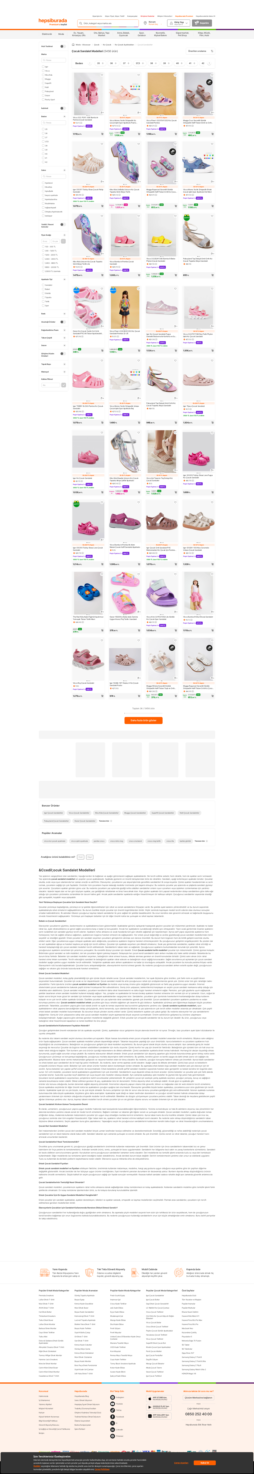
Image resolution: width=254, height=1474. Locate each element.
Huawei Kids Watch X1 (190, 1316)
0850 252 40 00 (198, 1414)
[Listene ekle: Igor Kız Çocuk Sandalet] (102, 432)
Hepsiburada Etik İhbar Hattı (198, 1424)
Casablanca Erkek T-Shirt (49, 1376)
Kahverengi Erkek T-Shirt (84, 1316)
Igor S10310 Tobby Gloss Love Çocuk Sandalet (88, 549)
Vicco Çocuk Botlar (153, 1322)
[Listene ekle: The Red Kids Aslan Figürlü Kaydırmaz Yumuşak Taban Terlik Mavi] (102, 574)
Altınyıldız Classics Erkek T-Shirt (51, 1347)
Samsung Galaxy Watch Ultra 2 (194, 1369)
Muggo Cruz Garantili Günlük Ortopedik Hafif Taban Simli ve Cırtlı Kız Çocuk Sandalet (197, 121)
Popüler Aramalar (188, 1304)
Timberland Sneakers (47, 1316)
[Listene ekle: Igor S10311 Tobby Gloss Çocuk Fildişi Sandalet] (102, 144)
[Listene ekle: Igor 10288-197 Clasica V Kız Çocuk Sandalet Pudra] (138, 640)
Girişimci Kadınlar (147, 16)
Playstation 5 (187, 1336)
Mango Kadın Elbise (118, 1320)
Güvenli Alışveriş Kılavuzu (49, 1425)
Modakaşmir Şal (116, 1316)
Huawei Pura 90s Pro (190, 1324)
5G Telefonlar (187, 1349)
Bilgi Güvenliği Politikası (48, 1421)
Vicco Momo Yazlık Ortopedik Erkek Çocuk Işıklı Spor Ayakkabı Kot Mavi (197, 190)
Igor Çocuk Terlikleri (154, 1376)
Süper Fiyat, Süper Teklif (114, 16)
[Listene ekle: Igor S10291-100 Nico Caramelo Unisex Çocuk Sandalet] (212, 502)
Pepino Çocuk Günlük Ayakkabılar (159, 1331)
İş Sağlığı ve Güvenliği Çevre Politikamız (54, 1429)
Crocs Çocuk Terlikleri (154, 1312)
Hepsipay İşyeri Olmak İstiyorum (87, 1404)
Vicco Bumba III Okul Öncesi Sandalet (198, 617)
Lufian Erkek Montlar (47, 1324)
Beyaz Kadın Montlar (83, 1361)
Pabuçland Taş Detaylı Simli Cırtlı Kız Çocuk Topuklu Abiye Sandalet (197, 260)
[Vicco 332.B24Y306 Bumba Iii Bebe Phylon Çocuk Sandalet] (162, 235)
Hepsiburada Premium (184, 16)
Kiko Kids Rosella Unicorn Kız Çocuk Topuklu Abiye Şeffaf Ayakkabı (124, 479)
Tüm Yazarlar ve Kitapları (191, 1299)
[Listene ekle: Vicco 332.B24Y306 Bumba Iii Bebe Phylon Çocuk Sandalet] (175, 216)
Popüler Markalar (188, 1308)
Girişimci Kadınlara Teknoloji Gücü (88, 1412)
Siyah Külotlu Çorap (82, 1332)
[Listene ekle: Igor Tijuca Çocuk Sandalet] (212, 360)
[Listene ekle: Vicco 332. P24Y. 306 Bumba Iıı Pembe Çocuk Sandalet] (102, 75)
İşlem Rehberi (80, 1429)
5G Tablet (185, 1345)
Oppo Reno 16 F (188, 1353)
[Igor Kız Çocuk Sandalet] (88, 452)
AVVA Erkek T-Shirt (46, 1308)
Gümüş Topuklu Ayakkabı (84, 1295)
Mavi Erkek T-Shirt (46, 1304)
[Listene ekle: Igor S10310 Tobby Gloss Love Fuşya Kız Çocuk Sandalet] (212, 432)
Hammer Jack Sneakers (48, 1359)
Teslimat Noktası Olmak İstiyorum (87, 1417)
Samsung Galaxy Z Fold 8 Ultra (194, 1361)
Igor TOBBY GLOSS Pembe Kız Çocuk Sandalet (88, 407)
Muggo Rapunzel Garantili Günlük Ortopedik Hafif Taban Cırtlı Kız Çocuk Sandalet (161, 190)
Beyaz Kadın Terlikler (83, 1328)
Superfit (48, 83)
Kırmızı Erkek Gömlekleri (84, 1353)
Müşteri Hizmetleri (164, 16)
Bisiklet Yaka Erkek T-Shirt (85, 1324)
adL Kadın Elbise (116, 1308)
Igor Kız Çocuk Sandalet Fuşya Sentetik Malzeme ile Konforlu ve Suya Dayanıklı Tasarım (161, 335)
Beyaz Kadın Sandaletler (84, 1312)
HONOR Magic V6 (189, 1373)
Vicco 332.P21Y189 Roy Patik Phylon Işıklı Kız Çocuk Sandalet (198, 335)
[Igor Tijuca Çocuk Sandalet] (199, 379)
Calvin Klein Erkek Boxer (48, 1368)
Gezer (47, 95)
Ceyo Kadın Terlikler (118, 1359)
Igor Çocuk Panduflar (154, 1355)
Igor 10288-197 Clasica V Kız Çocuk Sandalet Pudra (124, 684)
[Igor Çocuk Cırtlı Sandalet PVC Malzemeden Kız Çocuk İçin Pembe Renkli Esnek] (162, 521)
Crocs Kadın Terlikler (118, 1304)
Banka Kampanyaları (83, 1425)
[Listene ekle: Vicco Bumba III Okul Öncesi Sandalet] (212, 574)
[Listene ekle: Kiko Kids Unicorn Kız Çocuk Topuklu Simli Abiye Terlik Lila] (102, 216)
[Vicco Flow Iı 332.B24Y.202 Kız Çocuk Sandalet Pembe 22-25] (125, 308)
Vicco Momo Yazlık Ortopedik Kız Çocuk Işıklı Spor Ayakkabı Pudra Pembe (123, 121)
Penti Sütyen (115, 1328)
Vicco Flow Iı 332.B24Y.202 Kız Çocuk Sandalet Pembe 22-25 (125, 332)
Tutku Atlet (43, 1336)
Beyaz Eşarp (79, 1299)
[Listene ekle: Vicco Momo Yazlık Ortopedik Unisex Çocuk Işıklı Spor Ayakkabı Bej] (138, 360)
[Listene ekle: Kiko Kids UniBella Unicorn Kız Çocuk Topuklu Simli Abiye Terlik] (138, 144)
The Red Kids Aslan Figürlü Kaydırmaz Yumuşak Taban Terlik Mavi (88, 618)
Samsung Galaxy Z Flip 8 (191, 1365)
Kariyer (41, 1412)
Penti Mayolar (115, 1332)
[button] (63, 241)
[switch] (63, 46)
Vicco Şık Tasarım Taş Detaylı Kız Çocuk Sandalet (159, 479)
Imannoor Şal (115, 1299)
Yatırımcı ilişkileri (45, 1404)
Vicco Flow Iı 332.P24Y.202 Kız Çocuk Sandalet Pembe (161, 121)
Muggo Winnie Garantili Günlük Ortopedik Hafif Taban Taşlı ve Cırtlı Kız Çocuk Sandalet (160, 687)
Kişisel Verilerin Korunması (49, 1417)
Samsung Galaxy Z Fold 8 (192, 1357)
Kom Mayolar (115, 1351)
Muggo (48, 79)
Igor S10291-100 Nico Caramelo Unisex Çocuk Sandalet (196, 549)
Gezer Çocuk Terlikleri (154, 1372)
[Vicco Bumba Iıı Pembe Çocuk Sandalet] (125, 235)
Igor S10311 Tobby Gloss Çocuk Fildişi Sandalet (88, 190)
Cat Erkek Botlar (45, 1312)
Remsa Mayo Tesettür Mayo (121, 1355)
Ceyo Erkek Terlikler (47, 1332)
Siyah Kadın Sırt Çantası (84, 1369)
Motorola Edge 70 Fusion (191, 1341)
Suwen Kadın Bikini (117, 1372)
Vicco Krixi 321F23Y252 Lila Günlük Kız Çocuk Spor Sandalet (160, 618)
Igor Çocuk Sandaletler (155, 1295)
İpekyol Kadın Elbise (118, 1376)
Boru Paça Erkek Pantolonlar (86, 1365)
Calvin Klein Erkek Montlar (49, 1372)
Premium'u (55, 24)
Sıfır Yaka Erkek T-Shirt (84, 1373)
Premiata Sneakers (46, 1295)
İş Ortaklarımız (44, 1400)
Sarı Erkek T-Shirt (81, 1341)
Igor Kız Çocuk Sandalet (82, 478)
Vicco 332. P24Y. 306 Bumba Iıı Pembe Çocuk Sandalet (85, 118)
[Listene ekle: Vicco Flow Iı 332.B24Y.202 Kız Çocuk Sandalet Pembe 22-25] (138, 288)
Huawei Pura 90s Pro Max (192, 1320)
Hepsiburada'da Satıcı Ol (205, 16)
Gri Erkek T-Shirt (81, 1336)
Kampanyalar (132, 16)
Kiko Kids (48, 75)
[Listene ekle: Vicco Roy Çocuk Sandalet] (102, 640)
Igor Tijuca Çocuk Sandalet (194, 406)
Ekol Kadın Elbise (116, 1324)
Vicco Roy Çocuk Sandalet (83, 683)
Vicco (47, 71)
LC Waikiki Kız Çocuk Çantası (157, 1308)
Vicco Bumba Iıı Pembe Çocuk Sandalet (122, 262)
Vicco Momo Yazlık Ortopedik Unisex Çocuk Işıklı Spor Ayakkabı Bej (124, 407)
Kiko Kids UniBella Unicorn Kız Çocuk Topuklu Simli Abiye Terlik (124, 190)
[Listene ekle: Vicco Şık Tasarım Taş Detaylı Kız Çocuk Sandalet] (175, 432)
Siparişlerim (97, 16)
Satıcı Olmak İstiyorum (83, 1400)
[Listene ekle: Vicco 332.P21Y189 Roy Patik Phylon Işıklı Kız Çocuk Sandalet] (212, 288)
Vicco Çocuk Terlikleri (154, 1339)
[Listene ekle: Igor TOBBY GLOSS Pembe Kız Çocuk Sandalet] (102, 360)
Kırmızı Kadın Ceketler (83, 1345)
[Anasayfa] (73, 44)
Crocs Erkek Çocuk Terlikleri (157, 1326)
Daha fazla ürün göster (143, 720)
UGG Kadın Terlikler (118, 1347)
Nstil (47, 87)
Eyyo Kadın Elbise (117, 1312)
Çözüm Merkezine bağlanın (198, 1397)
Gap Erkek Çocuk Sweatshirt (157, 1304)
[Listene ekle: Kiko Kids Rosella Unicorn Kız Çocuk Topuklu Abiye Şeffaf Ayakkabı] (138, 432)
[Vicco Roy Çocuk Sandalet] (88, 659)
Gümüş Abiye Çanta (82, 1349)
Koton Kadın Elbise (117, 1368)
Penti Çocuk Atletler (154, 1351)
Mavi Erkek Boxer (81, 1308)
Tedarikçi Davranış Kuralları (85, 1408)
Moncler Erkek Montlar (48, 1363)
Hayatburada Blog (82, 1396)
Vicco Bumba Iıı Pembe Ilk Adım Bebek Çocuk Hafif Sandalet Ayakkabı (125, 546)
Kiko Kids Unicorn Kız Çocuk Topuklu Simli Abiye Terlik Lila (87, 262)
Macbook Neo (187, 1328)
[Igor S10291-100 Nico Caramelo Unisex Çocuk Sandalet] (199, 521)
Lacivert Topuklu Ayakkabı (85, 1320)
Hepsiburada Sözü (189, 1295)
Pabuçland (49, 91)
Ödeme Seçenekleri (82, 1421)
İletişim (41, 1433)
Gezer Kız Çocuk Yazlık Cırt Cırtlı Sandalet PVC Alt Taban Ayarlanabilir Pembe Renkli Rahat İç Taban (87, 332)
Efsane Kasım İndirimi (190, 1312)
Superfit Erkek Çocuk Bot (156, 1343)
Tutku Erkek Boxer (46, 1320)
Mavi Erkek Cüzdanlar (83, 1357)
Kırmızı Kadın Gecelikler (84, 1304)
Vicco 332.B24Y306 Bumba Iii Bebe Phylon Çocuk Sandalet (160, 260)
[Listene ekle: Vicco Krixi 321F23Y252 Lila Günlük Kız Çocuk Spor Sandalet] (175, 574)
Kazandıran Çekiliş (189, 1332)
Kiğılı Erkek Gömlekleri (47, 1351)
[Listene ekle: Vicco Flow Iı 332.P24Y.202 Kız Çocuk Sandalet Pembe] (175, 75)
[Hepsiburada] (53, 20)
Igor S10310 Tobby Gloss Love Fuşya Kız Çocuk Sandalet (198, 476)
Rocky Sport (50, 99)
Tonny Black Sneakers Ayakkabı (123, 1363)
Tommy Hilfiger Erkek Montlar (50, 1355)
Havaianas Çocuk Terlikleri (156, 1335)
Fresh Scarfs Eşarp (117, 1295)
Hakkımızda (43, 1396)
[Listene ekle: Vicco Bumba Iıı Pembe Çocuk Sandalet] (138, 216)
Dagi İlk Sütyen (152, 1359)
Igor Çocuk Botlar (153, 1299)
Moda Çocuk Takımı (154, 1368)
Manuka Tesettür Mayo (119, 1343)
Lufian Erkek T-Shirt (46, 1299)
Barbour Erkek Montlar (47, 1328)
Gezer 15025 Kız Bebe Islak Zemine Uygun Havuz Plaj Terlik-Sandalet (124, 618)
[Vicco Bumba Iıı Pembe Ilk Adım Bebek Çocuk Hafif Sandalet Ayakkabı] (125, 521)
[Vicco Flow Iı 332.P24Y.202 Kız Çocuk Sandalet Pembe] (162, 94)
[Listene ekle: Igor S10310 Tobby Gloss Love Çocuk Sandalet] (102, 502)
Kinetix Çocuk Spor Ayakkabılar (158, 1347)
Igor (46, 66)
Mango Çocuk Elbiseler (155, 1363)
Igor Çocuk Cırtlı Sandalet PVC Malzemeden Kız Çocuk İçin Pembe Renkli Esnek (160, 549)
